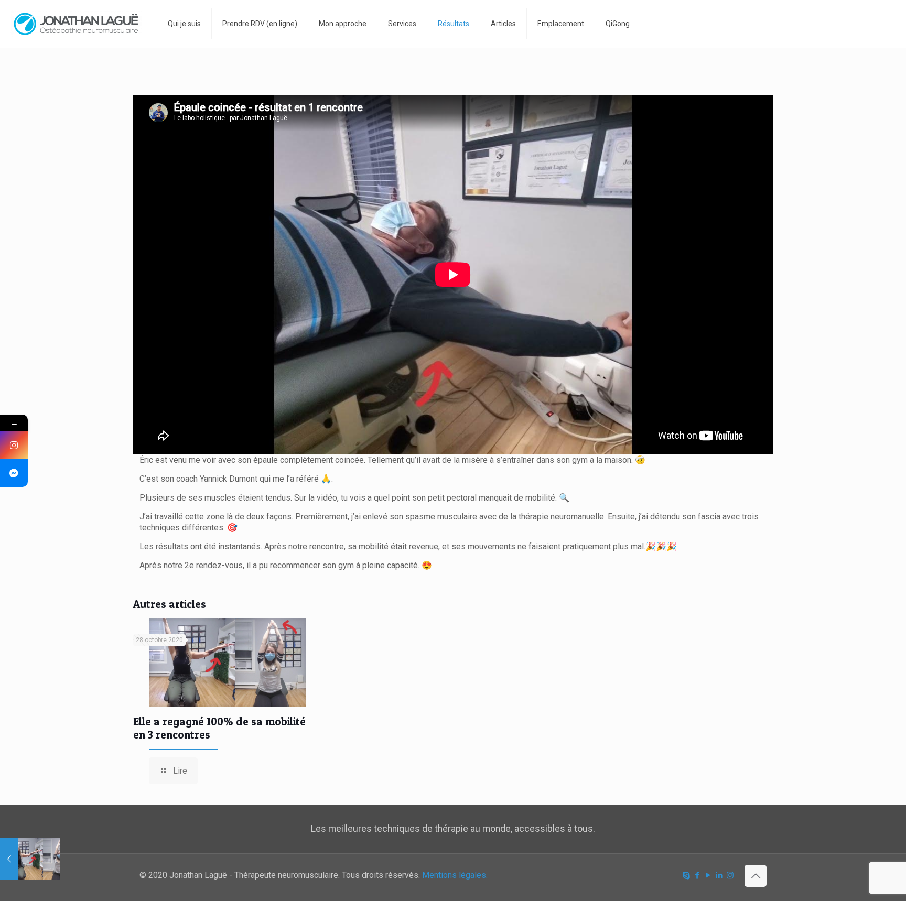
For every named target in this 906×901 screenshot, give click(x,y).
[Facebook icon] (697, 875)
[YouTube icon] (708, 875)
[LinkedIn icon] (719, 875)
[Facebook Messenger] (14, 473)
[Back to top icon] (756, 876)
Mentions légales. (455, 875)
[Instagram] (14, 445)
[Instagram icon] (730, 875)
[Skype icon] (686, 875)
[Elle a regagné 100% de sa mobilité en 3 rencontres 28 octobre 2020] (30, 859)
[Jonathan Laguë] (76, 23)
